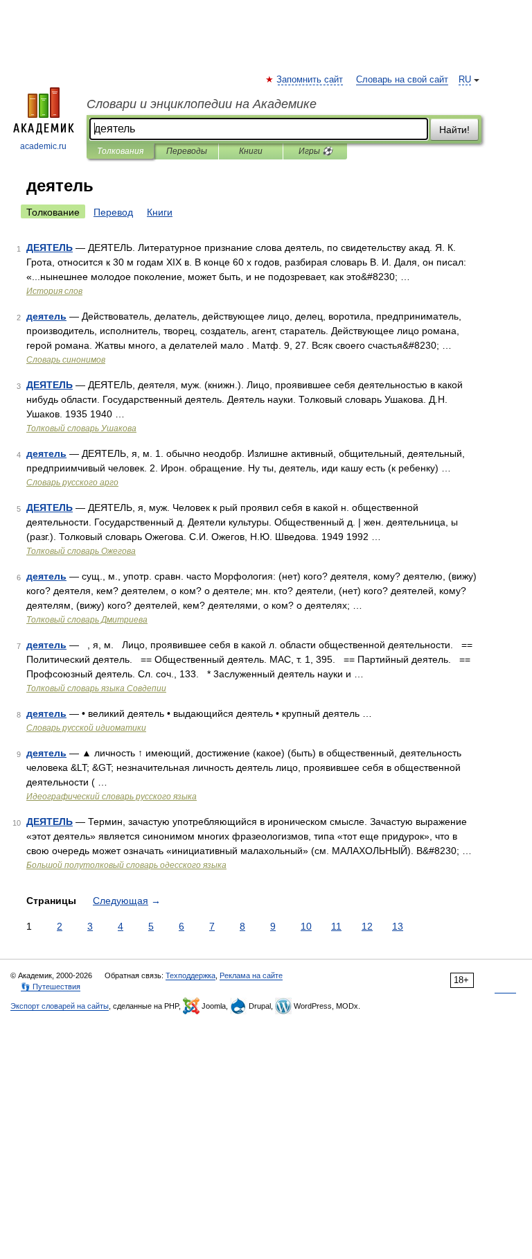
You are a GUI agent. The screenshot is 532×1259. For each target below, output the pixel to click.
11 (336, 926)
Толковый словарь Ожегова (81, 551)
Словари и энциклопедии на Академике (202, 104)
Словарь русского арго (72, 482)
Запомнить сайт (310, 80)
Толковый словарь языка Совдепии (96, 688)
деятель (46, 316)
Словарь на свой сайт (402, 80)
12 (367, 926)
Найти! (454, 129)
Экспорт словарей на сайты (59, 1006)
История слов (54, 291)
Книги (251, 151)
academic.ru (43, 146)
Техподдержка (190, 975)
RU (465, 80)
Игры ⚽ (315, 151)
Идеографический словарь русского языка (111, 796)
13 (397, 926)
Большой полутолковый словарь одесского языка (126, 865)
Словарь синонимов (65, 360)
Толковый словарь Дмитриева (87, 620)
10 (306, 926)
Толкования (120, 151)
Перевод (113, 212)
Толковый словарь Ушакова (81, 428)
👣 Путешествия (50, 986)
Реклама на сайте (251, 975)
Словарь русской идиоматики (86, 728)
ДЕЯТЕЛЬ (49, 247)
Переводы (186, 151)
